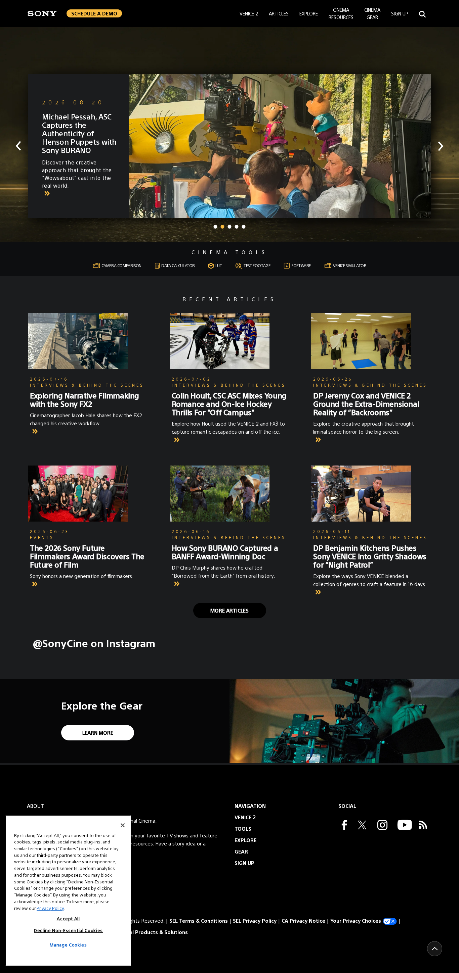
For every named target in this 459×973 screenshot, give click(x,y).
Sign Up (399, 13)
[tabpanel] (229, 146)
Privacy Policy (50, 908)
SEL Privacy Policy (255, 920)
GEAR (241, 851)
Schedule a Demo (94, 13)
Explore (308, 13)
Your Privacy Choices (355, 920)
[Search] (422, 13)
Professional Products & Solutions (145, 932)
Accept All (68, 918)
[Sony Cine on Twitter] (360, 825)
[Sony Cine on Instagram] (380, 825)
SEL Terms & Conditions (198, 920)
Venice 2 (249, 13)
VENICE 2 (245, 817)
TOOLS (243, 828)
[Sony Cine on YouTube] (403, 825)
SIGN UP (244, 863)
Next (441, 146)
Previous (18, 146)
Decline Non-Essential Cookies (68, 930)
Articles (279, 13)
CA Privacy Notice (303, 920)
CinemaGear (372, 13)
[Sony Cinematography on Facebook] (342, 825)
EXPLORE (245, 840)
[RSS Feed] (423, 825)
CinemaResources (341, 13)
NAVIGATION (250, 805)
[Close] (122, 825)
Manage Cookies (68, 944)
